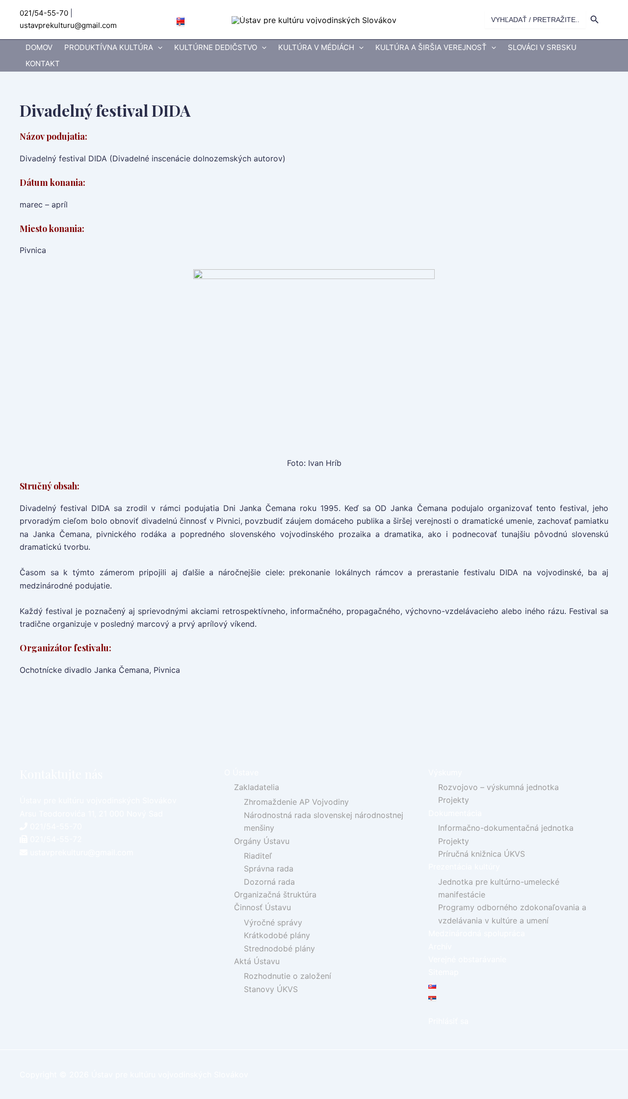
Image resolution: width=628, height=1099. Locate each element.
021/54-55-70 (44, 13)
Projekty (453, 800)
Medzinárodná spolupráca (476, 933)
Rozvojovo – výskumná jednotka (498, 787)
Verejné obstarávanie (467, 959)
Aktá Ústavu (257, 961)
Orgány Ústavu (261, 841)
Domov (39, 47)
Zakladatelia (256, 787)
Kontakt (43, 63)
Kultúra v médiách (316, 47)
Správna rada (268, 868)
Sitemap (443, 972)
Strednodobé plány (279, 948)
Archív (440, 946)
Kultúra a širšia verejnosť (431, 47)
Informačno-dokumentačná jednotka (506, 828)
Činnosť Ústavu (262, 907)
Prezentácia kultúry (464, 866)
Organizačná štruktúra (275, 894)
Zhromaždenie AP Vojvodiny (296, 802)
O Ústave (241, 772)
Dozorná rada (269, 882)
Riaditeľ (258, 856)
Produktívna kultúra (108, 47)
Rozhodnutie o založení (287, 976)
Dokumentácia (455, 813)
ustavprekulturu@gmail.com (68, 25)
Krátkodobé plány (277, 935)
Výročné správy (273, 922)
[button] (157, 47)
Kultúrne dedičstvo (215, 47)
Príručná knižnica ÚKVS (481, 854)
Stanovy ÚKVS (271, 989)
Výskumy (445, 772)
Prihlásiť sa (448, 1021)
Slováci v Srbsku (542, 47)
